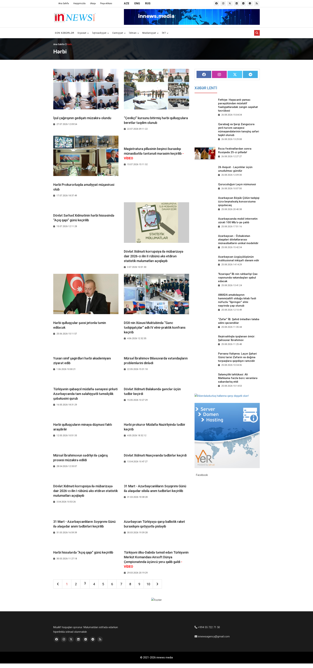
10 (148, 584)
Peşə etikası (106, 3)
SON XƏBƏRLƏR (64, 33)
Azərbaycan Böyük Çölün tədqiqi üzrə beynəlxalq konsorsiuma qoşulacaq (238, 201)
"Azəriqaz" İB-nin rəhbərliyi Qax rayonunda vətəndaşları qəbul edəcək (238, 277)
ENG (137, 3)
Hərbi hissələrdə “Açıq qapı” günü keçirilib (83, 552)
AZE (126, 3)
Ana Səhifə (63, 3)
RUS (148, 3)
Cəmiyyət (118, 33)
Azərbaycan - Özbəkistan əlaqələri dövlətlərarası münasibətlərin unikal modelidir (238, 239)
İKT (164, 33)
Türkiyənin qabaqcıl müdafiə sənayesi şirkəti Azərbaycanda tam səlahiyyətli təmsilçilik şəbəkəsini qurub (85, 393)
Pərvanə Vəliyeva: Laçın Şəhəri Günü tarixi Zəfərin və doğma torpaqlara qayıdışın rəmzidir (237, 357)
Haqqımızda (79, 3)
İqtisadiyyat (99, 33)
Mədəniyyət (149, 33)
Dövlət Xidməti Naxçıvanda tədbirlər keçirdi (155, 455)
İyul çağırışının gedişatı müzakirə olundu (82, 118)
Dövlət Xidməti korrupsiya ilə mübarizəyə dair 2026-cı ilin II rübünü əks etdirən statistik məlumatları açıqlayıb (153, 256)
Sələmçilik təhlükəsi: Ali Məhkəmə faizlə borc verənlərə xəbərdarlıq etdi (237, 378)
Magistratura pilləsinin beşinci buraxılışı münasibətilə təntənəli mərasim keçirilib (154, 153)
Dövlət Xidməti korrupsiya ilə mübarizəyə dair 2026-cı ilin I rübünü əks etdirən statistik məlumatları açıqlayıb (85, 490)
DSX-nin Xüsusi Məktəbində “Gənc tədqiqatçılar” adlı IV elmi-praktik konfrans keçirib (154, 327)
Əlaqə (93, 3)
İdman (133, 33)
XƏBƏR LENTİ (206, 88)
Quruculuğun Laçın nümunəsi (237, 184)
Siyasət (82, 33)
